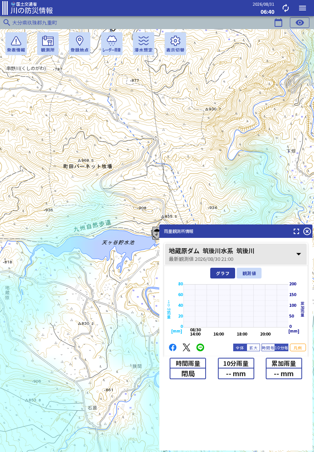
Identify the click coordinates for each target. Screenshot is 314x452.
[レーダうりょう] (112, 43)
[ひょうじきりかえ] (175, 43)
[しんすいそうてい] (143, 43)
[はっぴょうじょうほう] (16, 43)
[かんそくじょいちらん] (48, 43)
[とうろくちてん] (79, 43)
